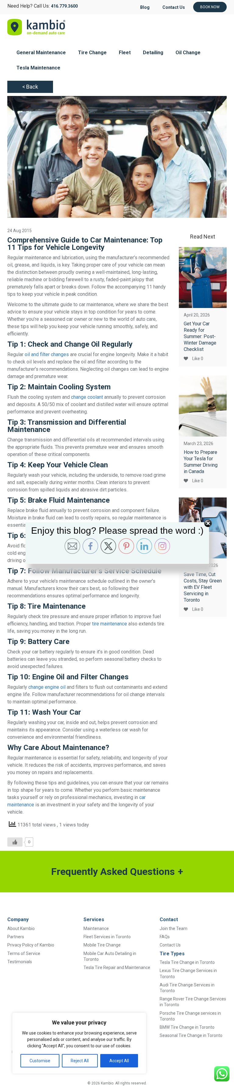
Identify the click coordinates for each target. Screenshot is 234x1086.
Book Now (210, 7)
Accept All (119, 1060)
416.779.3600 (64, 6)
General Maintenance (41, 52)
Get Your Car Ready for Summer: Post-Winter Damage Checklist (200, 336)
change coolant (87, 397)
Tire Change (92, 52)
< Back (30, 86)
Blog (145, 7)
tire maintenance (109, 624)
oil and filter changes (47, 354)
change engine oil (47, 687)
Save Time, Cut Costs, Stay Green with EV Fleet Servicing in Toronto (203, 587)
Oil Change (188, 52)
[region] (79, 1043)
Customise (40, 1060)
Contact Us (173, 7)
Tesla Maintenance (38, 68)
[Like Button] (15, 842)
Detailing (153, 52)
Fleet (125, 52)
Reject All (80, 1060)
